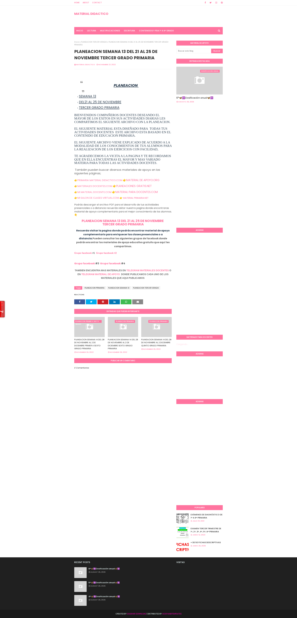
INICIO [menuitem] (79, 30)
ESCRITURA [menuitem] (129, 30)
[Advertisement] (188, 175)
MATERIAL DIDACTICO (91, 14)
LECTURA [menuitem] (91, 30)
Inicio (76, 42)
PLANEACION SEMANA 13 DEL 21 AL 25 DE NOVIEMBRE (123, 221)
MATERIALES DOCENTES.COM (94, 186)
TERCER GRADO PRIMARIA (123, 224)
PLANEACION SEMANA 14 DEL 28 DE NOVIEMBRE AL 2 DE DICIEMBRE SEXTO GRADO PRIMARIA (123, 344)
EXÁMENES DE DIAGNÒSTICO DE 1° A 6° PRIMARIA (206, 516)
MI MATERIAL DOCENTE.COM (94, 192)
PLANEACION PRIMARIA (94, 288)
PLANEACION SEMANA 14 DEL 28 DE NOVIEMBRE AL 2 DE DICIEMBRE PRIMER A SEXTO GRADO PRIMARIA (89, 344)
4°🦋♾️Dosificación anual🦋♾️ (104, 596)
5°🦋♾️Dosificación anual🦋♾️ (104, 582)
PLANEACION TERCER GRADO (94, 42)
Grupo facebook (83, 253)
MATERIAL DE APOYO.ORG (142, 180)
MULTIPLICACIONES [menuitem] (110, 30)
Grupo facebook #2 (106, 253)
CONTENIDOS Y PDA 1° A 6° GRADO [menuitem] (156, 30)
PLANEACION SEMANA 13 (118, 288)
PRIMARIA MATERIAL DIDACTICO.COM (99, 180)
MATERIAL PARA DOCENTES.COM (136, 192)
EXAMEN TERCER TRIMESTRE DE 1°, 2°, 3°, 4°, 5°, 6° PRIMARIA (206, 530)
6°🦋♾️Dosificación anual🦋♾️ (194, 98)
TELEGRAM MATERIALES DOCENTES (147, 270)
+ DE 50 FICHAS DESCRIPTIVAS (206, 542)
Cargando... (182, 344)
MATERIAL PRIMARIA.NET (135, 197)
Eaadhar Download (136, 613)
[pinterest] (221, 2)
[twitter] (211, 2)
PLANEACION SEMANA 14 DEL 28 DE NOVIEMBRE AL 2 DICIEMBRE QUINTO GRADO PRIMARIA (156, 342)
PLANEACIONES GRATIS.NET (134, 186)
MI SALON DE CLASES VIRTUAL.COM (98, 198)
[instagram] (216, 2)
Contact (97, 2)
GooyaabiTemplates (172, 613)
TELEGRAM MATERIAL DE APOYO (100, 274)
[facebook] (205, 2)
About (86, 2)
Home (77, 2)
